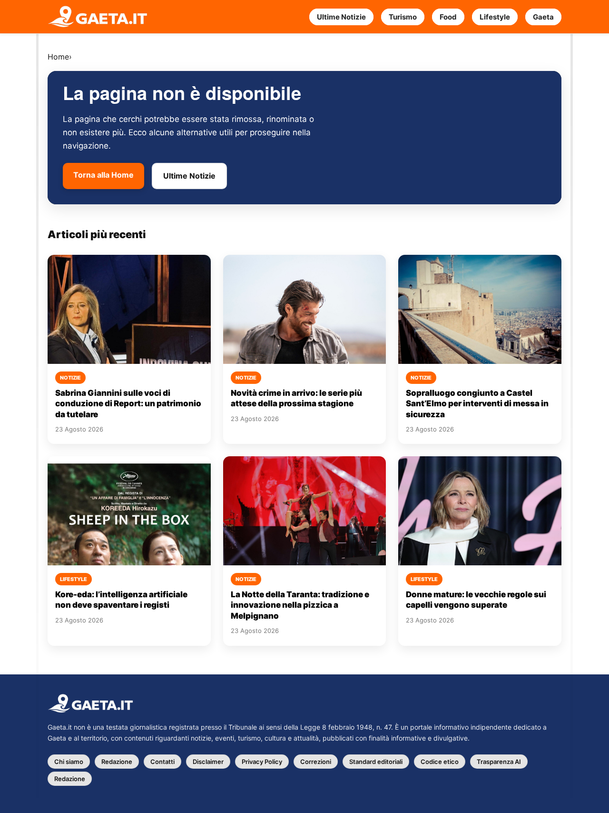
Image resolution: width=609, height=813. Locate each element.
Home (58, 56)
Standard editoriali (376, 761)
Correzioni (315, 761)
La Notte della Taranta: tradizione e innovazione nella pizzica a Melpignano (300, 605)
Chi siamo (68, 761)
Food (448, 16)
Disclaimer (208, 761)
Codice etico (440, 761)
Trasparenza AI (499, 761)
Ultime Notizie (341, 16)
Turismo (403, 16)
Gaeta (543, 16)
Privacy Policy (262, 761)
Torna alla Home (103, 175)
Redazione (116, 761)
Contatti (162, 761)
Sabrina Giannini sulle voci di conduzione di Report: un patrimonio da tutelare (128, 403)
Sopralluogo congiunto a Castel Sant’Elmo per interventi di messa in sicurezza (477, 403)
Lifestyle (495, 16)
